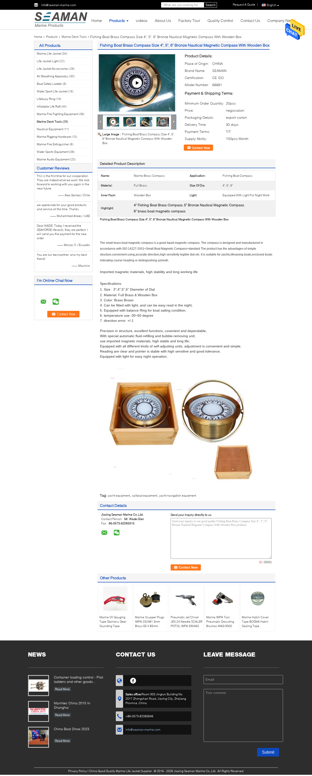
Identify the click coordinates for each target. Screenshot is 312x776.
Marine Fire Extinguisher (53, 144)
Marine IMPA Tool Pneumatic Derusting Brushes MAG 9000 (220, 621)
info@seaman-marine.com (58, 5)
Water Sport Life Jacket (52, 91)
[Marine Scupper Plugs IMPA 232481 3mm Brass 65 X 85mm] (151, 598)
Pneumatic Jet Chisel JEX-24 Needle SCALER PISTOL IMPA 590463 (186, 621)
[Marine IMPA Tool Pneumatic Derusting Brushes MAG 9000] (222, 598)
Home (96, 20)
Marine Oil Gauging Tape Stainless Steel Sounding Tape (112, 621)
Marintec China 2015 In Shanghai (72, 705)
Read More (62, 689)
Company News (281, 20)
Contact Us (250, 20)
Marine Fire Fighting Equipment (57, 114)
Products (117, 20)
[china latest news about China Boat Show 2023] (38, 737)
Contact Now (201, 148)
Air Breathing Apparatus (52, 76)
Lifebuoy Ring (46, 99)
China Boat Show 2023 (71, 729)
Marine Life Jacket (49, 53)
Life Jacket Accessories (52, 68)
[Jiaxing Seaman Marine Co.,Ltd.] (61, 19)
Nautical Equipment (50, 129)
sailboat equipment (144, 495)
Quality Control (220, 20)
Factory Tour (189, 20)
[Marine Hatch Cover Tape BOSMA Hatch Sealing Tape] (258, 598)
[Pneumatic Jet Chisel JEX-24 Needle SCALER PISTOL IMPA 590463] (186, 598)
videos (141, 20)
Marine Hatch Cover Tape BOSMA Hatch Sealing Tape (255, 621)
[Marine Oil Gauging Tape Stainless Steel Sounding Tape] (115, 598)
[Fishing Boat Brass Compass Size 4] (137, 83)
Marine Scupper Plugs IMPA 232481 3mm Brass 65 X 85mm (149, 621)
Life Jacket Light (47, 61)
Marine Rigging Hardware (54, 136)
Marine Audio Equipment (53, 159)
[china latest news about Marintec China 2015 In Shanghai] (38, 711)
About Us (163, 20)
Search (210, 5)
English (271, 5)
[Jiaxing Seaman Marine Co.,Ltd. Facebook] (133, 680)
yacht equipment (119, 495)
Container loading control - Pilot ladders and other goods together (78, 680)
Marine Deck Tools (74, 37)
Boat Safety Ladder (49, 84)
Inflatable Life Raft (48, 106)
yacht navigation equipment (177, 495)
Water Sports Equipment (52, 152)
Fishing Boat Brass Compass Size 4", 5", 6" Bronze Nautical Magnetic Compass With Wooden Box (138, 138)
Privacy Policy (77, 771)
